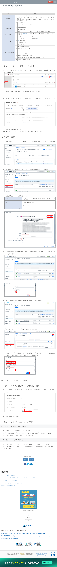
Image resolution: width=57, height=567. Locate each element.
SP (18, 40)
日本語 (28, 520)
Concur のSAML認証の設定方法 (8, 485)
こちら (39, 25)
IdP (18, 42)
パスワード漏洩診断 (31, 533)
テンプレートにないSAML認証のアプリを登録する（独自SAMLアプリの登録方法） (19, 477)
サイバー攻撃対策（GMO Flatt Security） (42, 537)
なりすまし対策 (4, 538)
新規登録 (50, 1)
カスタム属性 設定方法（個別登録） (9, 480)
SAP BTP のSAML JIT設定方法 (8, 475)
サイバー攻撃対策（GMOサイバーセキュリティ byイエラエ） (21, 537)
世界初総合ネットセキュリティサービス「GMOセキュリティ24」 (13, 533)
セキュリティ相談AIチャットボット (7, 535)
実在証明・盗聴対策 (4, 537)
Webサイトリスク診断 (40, 533)
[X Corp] (28, 464)
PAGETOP (28, 516)
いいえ (31, 459)
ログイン (18, 70)
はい (25, 459)
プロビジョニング (26, 31)
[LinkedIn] (31, 464)
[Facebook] (25, 464)
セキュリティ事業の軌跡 (13, 538)
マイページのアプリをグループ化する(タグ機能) (11, 483)
